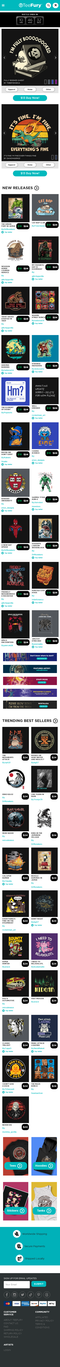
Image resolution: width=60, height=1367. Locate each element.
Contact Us (11, 1323)
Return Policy (13, 1334)
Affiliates (41, 1317)
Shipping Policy (13, 1330)
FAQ (6, 1327)
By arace (6, 967)
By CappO (6, 1048)
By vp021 (6, 763)
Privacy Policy (44, 1321)
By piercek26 (7, 645)
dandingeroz (13, 158)
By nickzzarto (38, 369)
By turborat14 (38, 321)
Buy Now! (30, 98)
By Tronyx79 (36, 799)
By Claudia (7, 881)
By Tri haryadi (8, 1089)
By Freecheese (38, 226)
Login (7, 1350)
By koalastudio (37, 967)
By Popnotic (6, 413)
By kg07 (35, 763)
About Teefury (13, 1320)
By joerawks (37, 644)
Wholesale (11, 1337)
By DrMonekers (8, 229)
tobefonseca (13, 83)
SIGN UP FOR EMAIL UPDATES (20, 1278)
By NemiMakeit (37, 1048)
